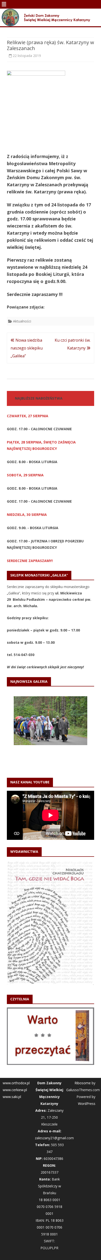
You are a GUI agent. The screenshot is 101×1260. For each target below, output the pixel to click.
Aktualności (22, 321)
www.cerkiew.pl (15, 1045)
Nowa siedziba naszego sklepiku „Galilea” (27, 348)
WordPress (86, 1058)
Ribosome (83, 1038)
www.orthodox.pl (16, 1038)
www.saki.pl (12, 1051)
